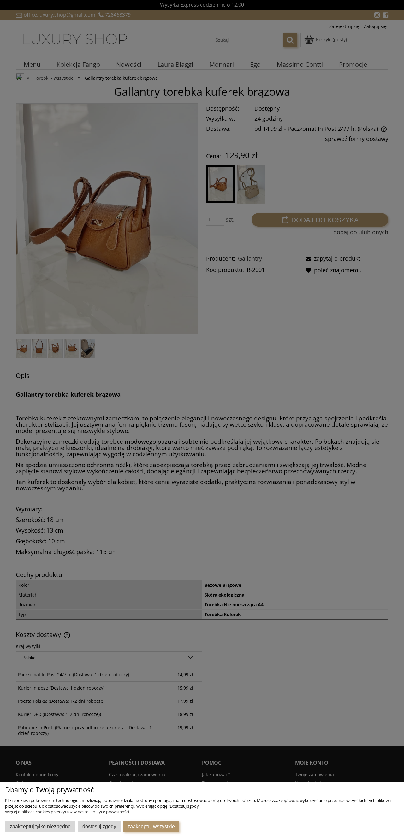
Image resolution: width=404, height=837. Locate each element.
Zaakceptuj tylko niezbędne (40, 826)
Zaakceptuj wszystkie (151, 826)
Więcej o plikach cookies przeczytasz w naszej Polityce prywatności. (67, 812)
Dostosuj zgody (99, 826)
